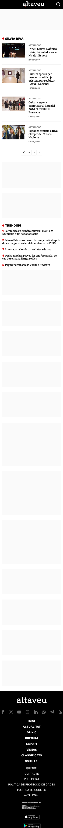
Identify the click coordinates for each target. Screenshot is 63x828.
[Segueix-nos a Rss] (60, 712)
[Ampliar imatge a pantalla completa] (22, 45)
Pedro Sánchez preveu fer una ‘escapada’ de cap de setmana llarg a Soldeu (29, 257)
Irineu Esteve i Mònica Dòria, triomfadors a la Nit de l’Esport (43, 52)
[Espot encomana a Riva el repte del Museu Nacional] (13, 132)
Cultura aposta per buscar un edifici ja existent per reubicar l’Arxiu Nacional (42, 79)
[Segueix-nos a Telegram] (52, 712)
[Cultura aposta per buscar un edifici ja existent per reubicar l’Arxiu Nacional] (13, 75)
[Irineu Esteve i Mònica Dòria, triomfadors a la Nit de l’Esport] (13, 50)
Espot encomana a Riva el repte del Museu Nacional (43, 134)
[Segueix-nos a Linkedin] (36, 712)
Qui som (31, 768)
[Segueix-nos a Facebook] (3, 712)
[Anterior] (24, 152)
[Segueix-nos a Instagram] (27, 712)
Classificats (31, 755)
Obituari (31, 761)
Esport (31, 743)
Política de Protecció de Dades (31, 784)
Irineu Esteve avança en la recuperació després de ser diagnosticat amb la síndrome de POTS (31, 242)
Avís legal (31, 795)
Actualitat (35, 45)
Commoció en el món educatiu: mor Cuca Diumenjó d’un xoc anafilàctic (27, 232)
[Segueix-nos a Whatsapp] (44, 712)
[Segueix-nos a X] (11, 712)
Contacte (31, 773)
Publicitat (31, 779)
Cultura (31, 738)
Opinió (31, 732)
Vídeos (31, 749)
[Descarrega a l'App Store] (32, 816)
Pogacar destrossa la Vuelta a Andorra (27, 264)
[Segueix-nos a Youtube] (19, 712)
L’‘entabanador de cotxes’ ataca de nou (28, 249)
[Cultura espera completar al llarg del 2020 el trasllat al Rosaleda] (13, 104)
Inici (31, 720)
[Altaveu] (33, 4)
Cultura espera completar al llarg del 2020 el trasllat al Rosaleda (42, 107)
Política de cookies (31, 790)
